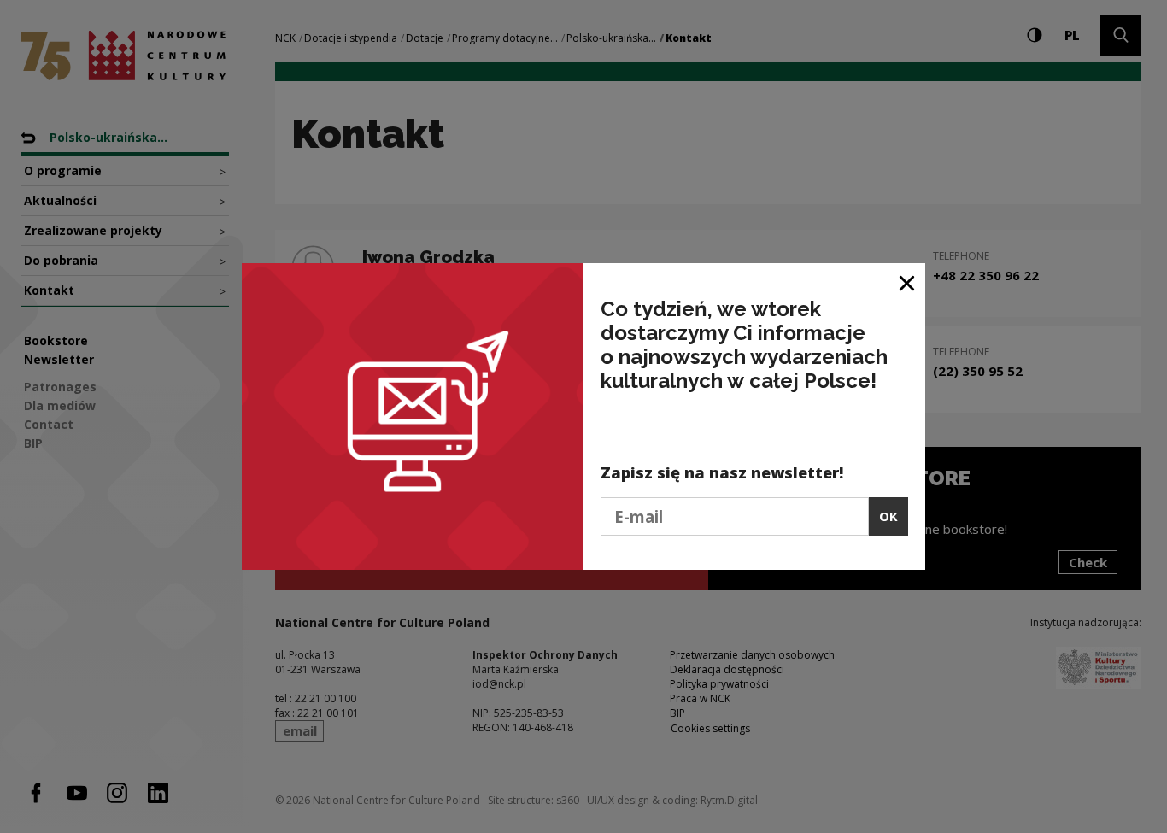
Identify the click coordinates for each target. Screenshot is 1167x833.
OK (888, 516)
